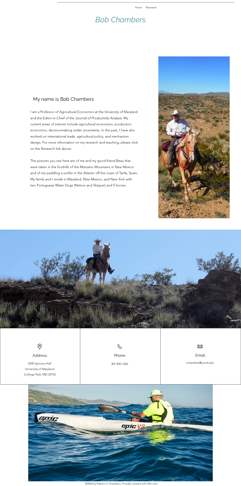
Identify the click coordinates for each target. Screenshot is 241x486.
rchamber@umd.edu (200, 362)
